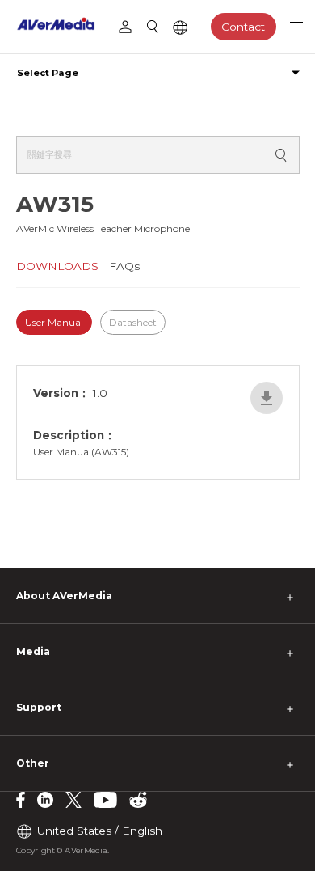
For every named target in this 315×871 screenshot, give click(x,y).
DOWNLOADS (57, 266)
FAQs (124, 266)
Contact (243, 26)
